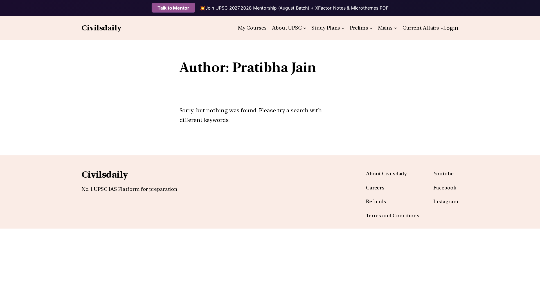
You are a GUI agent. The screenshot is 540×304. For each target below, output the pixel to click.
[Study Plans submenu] (343, 28)
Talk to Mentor (173, 8)
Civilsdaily (102, 27)
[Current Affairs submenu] (442, 28)
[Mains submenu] (395, 28)
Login (450, 27)
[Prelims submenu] (371, 28)
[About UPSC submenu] (304, 28)
